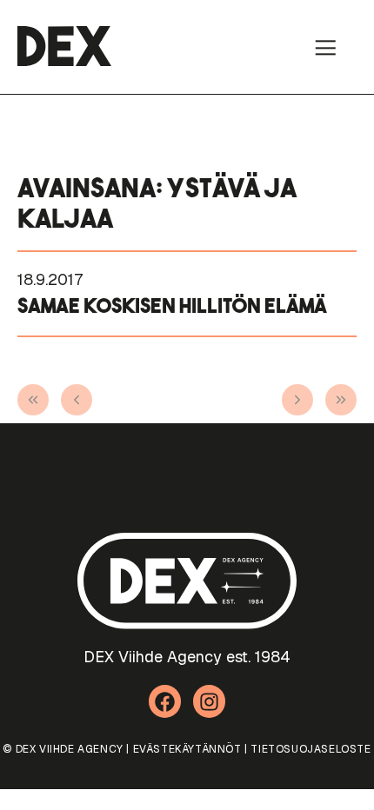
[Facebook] (165, 701)
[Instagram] (209, 701)
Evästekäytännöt (187, 749)
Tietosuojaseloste (310, 749)
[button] (325, 47)
